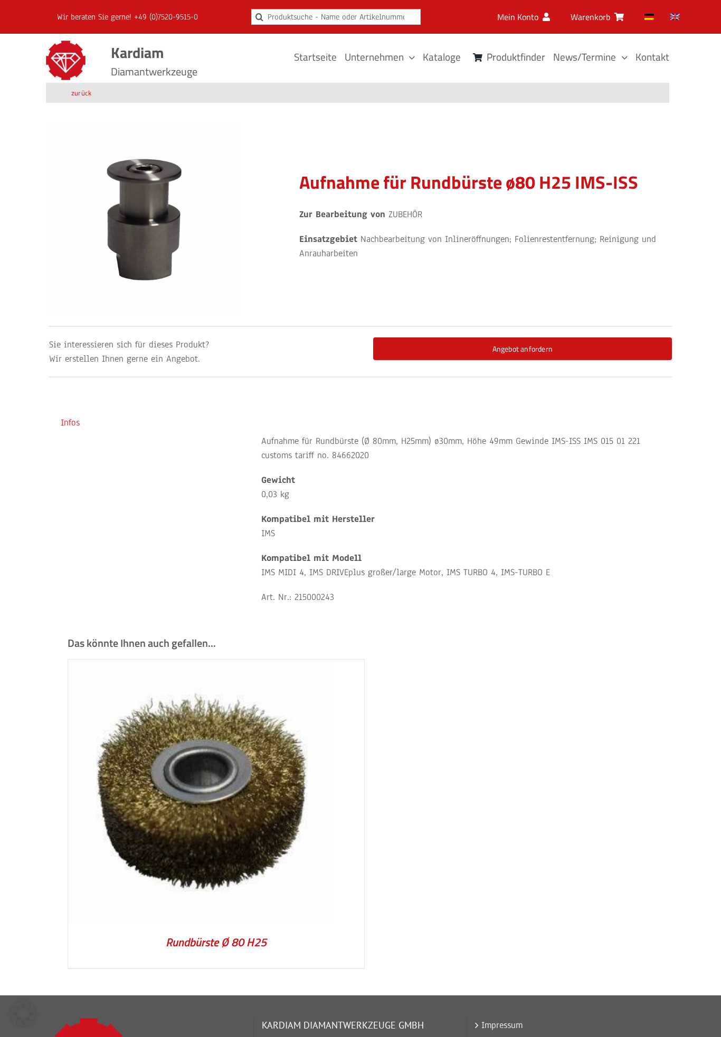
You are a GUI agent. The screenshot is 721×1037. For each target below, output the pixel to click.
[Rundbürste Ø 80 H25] (200, 667)
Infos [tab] (70, 422)
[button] (23, 1014)
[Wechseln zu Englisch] (675, 17)
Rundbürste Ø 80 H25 (216, 942)
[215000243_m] (144, 219)
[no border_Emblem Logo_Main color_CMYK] (66, 45)
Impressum (502, 1025)
